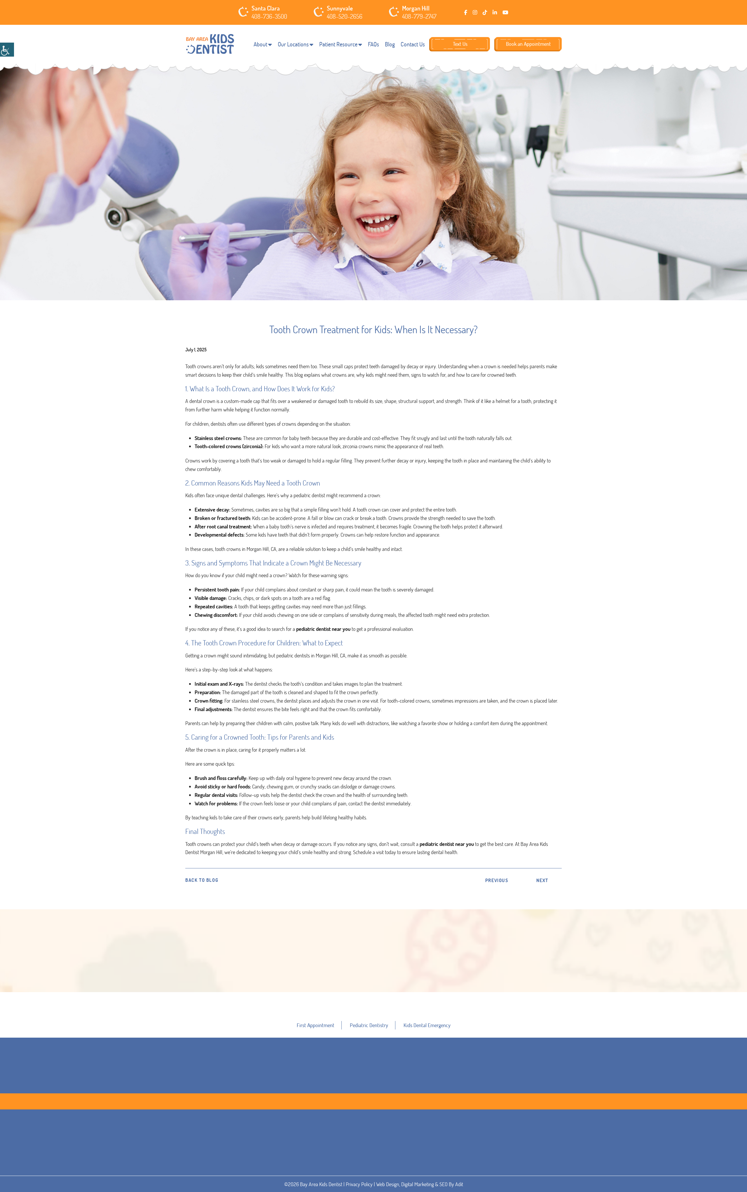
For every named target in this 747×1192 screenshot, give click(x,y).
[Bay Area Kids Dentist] (210, 44)
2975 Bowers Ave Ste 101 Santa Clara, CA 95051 (277, 1170)
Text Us (460, 44)
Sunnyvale (340, 8)
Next (542, 880)
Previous (496, 880)
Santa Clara (266, 8)
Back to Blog (201, 880)
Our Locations (293, 44)
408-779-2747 (419, 16)
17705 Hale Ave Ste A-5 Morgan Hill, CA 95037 (468, 1170)
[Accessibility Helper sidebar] (7, 50)
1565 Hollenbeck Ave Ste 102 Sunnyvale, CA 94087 (374, 1170)
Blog (390, 44)
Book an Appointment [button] (374, 990)
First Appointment (315, 1025)
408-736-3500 (269, 16)
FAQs (373, 44)
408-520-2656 (344, 16)
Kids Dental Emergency (427, 1025)
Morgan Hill (416, 8)
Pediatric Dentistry (369, 1025)
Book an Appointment (528, 44)
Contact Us (413, 44)
